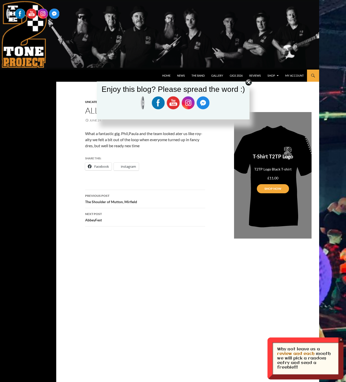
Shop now (272, 188)
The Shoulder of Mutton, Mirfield (111, 199)
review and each (296, 354)
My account (294, 75)
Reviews (255, 75)
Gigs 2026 (236, 75)
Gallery (217, 75)
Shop (271, 75)
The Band (198, 75)
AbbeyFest (93, 217)
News (181, 75)
